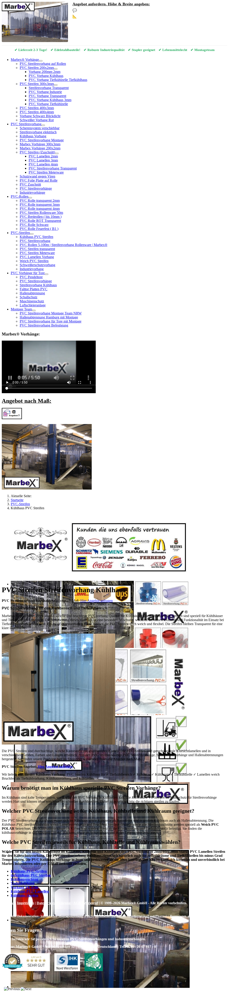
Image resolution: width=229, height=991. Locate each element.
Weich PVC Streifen (34, 261)
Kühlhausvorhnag (24, 879)
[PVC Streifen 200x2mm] (55, 69)
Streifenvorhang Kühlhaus (38, 285)
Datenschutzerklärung (54, 903)
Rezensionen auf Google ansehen (192, 916)
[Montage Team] (34, 310)
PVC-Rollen (19, 196)
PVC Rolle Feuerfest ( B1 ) (39, 229)
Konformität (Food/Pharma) (148, 916)
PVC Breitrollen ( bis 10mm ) (40, 217)
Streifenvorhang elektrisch (38, 132)
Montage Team (21, 309)
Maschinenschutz (32, 301)
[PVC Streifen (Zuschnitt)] (57, 153)
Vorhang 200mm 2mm (44, 72)
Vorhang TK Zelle (24, 887)
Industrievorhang (32, 269)
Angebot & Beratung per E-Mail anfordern (112, 10)
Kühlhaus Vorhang (33, 136)
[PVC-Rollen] (30, 197)
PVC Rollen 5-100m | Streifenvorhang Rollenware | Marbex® (63, 245)
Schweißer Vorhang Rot (37, 120)
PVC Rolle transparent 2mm (40, 200)
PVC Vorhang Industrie (45, 92)
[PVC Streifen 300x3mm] (55, 85)
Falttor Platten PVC (33, 289)
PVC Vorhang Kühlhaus (46, 76)
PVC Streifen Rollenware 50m (41, 212)
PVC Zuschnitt (30, 184)
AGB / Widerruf (85, 903)
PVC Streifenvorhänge (36, 188)
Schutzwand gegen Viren (37, 176)
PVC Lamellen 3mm (43, 160)
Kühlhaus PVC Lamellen (30, 891)
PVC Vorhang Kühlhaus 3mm (50, 100)
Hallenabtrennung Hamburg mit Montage (49, 317)
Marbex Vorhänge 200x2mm (40, 148)
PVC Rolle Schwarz (34, 225)
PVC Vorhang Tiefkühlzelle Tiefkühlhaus (58, 80)
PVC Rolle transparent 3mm (40, 204)
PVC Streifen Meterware (46, 172)
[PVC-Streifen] (32, 234)
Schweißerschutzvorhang (37, 265)
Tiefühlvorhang (22, 883)
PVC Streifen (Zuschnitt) (37, 152)
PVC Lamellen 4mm (43, 164)
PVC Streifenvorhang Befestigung (44, 325)
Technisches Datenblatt (110, 916)
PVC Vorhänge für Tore (28, 273)
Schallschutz (28, 297)
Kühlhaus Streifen (24, 895)
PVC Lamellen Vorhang (37, 257)
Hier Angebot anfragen (55, 766)
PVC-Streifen (20, 233)
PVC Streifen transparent (37, 249)
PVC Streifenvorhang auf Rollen (43, 64)
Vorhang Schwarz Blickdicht (40, 116)
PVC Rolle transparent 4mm (40, 208)
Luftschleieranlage (33, 305)
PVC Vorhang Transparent (47, 96)
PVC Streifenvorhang (26, 124)
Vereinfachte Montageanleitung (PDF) (66, 916)
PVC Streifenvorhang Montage (42, 140)
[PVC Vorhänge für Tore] (46, 274)
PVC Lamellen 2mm (43, 156)
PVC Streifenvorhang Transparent (53, 168)
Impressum (25, 903)
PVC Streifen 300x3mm (37, 84)
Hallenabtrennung (32, 293)
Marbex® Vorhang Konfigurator (104, 16)
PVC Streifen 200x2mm (37, 68)
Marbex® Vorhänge (25, 60)
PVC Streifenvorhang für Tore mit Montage (50, 321)
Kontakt (8, 903)
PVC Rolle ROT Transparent (40, 221)
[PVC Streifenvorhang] (43, 125)
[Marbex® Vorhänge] (40, 61)
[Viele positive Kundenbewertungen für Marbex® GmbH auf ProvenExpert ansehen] (26, 962)
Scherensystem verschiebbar (39, 128)
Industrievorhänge (32, 192)
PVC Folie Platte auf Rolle (38, 180)
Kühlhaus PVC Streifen (36, 237)
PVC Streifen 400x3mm (37, 108)
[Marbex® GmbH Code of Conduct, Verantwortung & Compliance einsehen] (94, 962)
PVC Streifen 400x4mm (37, 112)
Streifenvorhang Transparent (49, 88)
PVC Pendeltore (31, 277)
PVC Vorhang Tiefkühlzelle (48, 104)
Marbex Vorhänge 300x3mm (40, 144)
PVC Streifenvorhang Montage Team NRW (51, 313)
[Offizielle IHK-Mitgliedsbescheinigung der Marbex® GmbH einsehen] (67, 962)
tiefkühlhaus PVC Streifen (31, 875)
